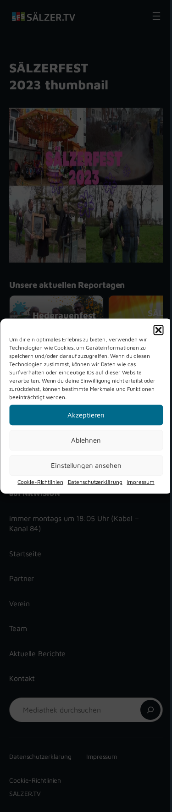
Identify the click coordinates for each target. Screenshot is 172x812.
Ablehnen (86, 440)
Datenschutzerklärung (95, 481)
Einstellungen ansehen (86, 465)
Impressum (141, 481)
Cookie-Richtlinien (40, 481)
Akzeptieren (86, 415)
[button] (158, 330)
